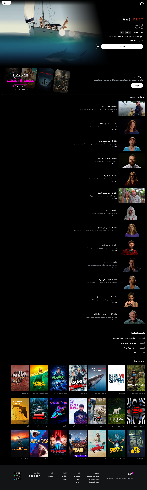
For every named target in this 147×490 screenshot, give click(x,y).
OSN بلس (64, 476)
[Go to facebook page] (39, 476)
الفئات (78, 482)
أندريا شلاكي (124, 343)
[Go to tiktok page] (34, 476)
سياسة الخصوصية (94, 482)
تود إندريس (132, 343)
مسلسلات (77, 476)
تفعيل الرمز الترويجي (93, 476)
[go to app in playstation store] (17, 479)
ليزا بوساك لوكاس (129, 338)
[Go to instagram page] (37, 476)
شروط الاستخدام (94, 479)
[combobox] (127, 97)
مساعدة (97, 473)
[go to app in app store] (17, 473)
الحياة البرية (133, 40)
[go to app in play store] (17, 476)
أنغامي (65, 479)
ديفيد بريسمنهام (118, 338)
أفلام (78, 479)
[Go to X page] (29, 476)
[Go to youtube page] (32, 476)
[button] (6, 3)
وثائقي (141, 40)
